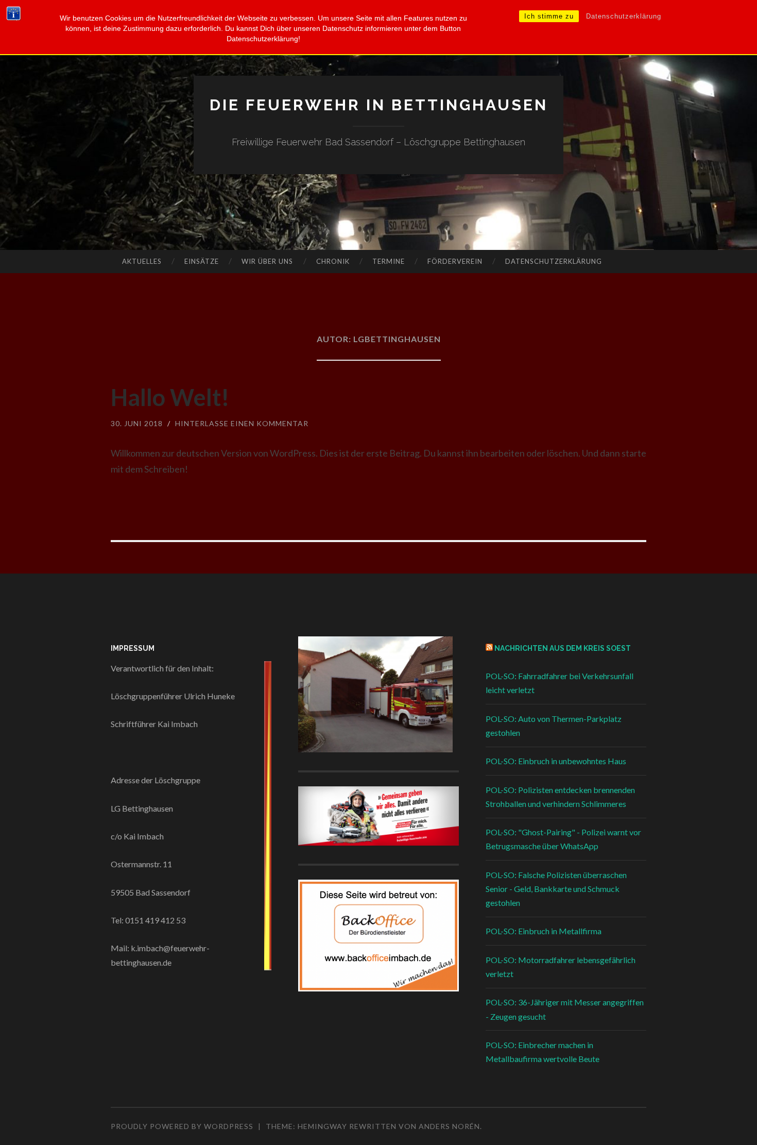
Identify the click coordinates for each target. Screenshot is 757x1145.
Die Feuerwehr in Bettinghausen (379, 105)
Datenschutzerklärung (623, 16)
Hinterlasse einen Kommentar (241, 423)
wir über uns (267, 261)
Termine (388, 261)
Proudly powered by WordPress (182, 1126)
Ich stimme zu (549, 16)
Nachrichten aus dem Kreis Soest (562, 648)
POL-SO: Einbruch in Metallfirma (543, 931)
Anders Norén (449, 1126)
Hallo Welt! (170, 397)
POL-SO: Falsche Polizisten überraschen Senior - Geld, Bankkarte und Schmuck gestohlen (556, 888)
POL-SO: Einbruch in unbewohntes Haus (556, 761)
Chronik (333, 261)
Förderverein (455, 261)
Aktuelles (142, 261)
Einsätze (201, 261)
